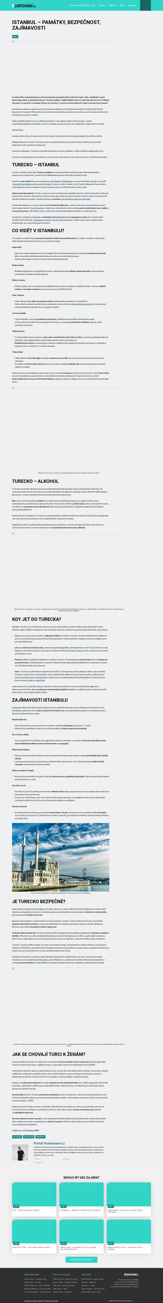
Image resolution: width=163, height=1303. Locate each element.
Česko (102, 5)
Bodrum (79, 651)
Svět (122, 5)
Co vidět (17, 1137)
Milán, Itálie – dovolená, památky (63, 1285)
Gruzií (93, 181)
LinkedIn (66, 1159)
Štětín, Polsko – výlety (60, 1289)
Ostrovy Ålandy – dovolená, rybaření (65, 1282)
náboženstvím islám (82, 199)
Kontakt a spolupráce (51, 1301)
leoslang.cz (135, 1301)
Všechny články (81, 1259)
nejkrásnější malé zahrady (82, 304)
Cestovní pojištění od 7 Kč (82, 5)
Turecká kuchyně (37, 208)
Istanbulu (40, 909)
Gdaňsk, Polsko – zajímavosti (62, 1292)
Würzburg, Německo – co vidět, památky (37, 1289)
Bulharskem (68, 181)
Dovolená (28, 1137)
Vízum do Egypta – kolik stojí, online (93, 1289)
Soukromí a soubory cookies (33, 1301)
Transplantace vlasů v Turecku (46, 220)
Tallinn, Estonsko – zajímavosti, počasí (65, 1279)
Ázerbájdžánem (27, 184)
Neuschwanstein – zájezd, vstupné (92, 1279)
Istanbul (15, 708)
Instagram (38, 1162)
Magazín (132, 5)
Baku (48, 184)
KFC (39, 124)
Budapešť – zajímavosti (89, 1282)
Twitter (37, 1159)
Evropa (112, 5)
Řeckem (58, 181)
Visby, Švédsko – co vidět (32, 1282)
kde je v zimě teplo (37, 680)
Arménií (16, 184)
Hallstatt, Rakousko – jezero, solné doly (37, 1285)
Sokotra (46, 960)
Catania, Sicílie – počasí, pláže (91, 1292)
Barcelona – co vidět (88, 1285)
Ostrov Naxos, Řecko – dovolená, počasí (37, 1292)
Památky (40, 1137)
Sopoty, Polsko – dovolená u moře (35, 1279)
